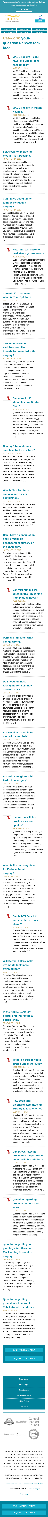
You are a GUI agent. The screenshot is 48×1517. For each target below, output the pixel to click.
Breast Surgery (9, 29)
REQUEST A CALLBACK (24, 1359)
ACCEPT (24, 9)
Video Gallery (24, 32)
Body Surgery (24, 29)
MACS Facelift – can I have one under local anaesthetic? (26, 60)
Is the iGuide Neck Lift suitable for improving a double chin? (18, 1015)
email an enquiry (34, 1489)
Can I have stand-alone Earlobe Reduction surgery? (17, 202)
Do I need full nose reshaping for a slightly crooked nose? (17, 685)
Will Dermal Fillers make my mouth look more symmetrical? (18, 965)
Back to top (24, 1494)
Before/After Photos (8, 32)
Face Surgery (39, 29)
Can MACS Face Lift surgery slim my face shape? (26, 920)
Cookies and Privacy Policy (33, 1484)
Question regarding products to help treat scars (26, 1203)
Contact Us (39, 32)
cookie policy (31, 5)
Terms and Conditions (13, 1484)
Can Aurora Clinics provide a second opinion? (24, 821)
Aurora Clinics (12, 19)
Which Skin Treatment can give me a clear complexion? (16, 494)
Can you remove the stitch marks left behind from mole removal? (27, 593)
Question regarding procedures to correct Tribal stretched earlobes (18, 1303)
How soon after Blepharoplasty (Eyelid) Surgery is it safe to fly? (27, 1104)
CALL (40, 18)
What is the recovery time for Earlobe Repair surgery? (19, 869)
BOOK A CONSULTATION (24, 1350)
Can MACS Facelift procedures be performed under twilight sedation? (28, 1155)
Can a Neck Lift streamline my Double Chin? (26, 402)
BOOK (40, 21)
